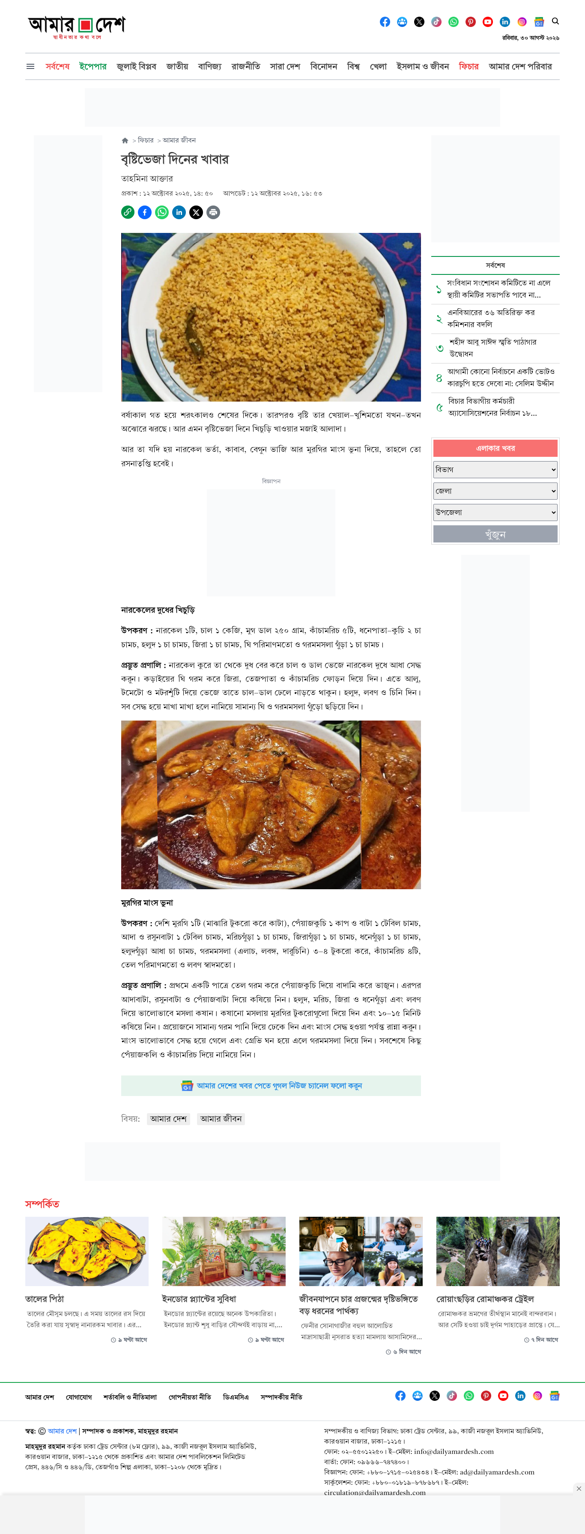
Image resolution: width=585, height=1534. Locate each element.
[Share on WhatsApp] (162, 212)
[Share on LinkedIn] (179, 212)
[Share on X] (196, 212)
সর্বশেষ (495, 265)
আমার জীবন (221, 1119)
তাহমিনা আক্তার (147, 179)
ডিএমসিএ (236, 1397)
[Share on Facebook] (145, 212)
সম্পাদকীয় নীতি (281, 1397)
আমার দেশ (168, 1119)
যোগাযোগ (79, 1397)
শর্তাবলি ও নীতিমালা (130, 1397)
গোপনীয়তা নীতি (190, 1397)
